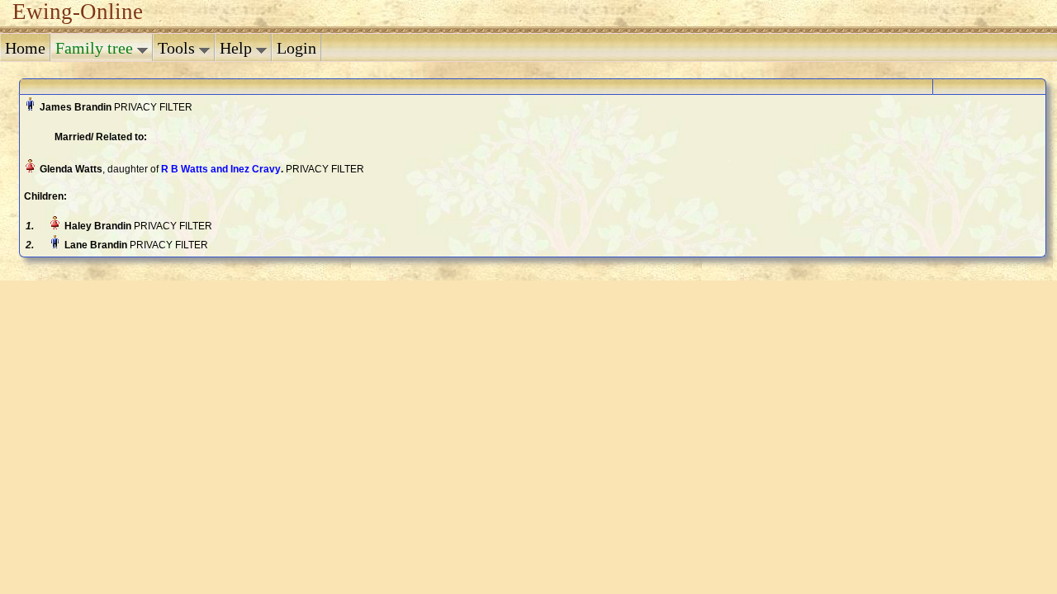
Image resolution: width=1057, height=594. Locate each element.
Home (25, 48)
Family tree (96, 48)
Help (238, 48)
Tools (178, 48)
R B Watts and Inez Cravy (221, 169)
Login (296, 48)
